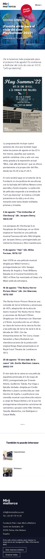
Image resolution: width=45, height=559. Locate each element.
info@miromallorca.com (13, 512)
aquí (4, 544)
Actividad (8, 19)
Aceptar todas (12, 554)
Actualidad (19, 19)
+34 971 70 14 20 (14, 516)
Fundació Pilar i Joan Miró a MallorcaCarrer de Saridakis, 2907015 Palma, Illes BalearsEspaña (19, 528)
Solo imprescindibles (15, 550)
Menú (38, 5)
